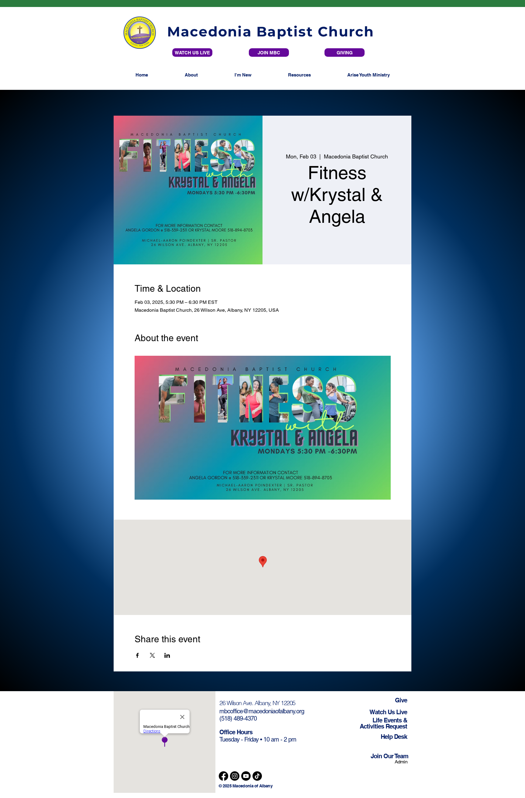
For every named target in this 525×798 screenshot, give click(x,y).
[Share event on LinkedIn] (167, 655)
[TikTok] (257, 776)
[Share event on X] (152, 655)
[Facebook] (223, 776)
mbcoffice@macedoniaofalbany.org (261, 711)
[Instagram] (234, 776)
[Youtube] (246, 776)
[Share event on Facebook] (137, 655)
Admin (401, 762)
